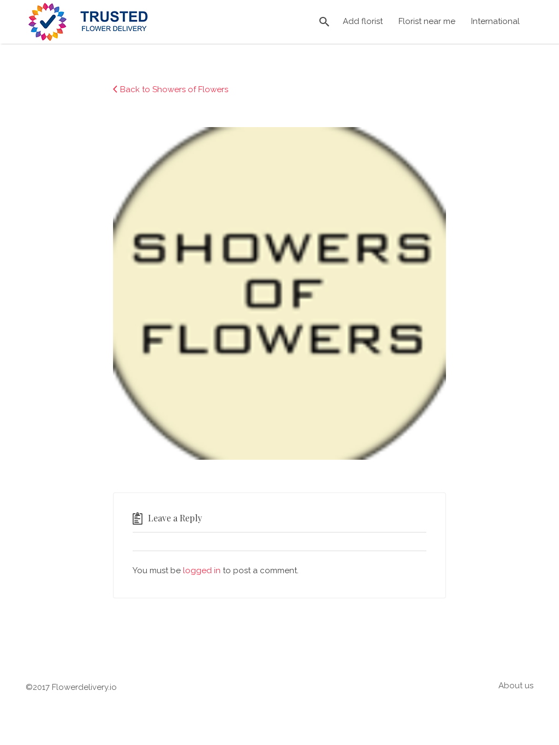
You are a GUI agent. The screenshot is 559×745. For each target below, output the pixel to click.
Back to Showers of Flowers (174, 89)
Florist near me (427, 21)
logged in (202, 570)
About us (515, 685)
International (495, 21)
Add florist (363, 21)
